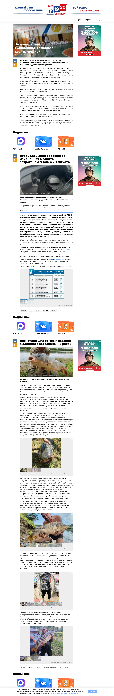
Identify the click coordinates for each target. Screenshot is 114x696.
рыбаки (38, 667)
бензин (37, 310)
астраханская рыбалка (50, 667)
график (53, 310)
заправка (23, 310)
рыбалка (23, 667)
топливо (45, 310)
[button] (71, 284)
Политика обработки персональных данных (64, 693)
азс (31, 310)
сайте (69, 249)
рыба (30, 667)
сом (60, 667)
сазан (66, 667)
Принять (92, 691)
